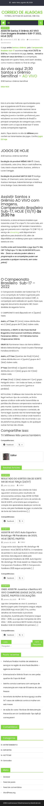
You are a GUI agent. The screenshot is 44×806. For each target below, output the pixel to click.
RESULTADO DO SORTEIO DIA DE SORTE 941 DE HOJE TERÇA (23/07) (21, 480)
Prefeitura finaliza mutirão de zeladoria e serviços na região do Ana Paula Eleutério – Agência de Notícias (21, 665)
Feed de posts (9, 782)
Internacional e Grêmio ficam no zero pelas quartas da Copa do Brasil (21, 676)
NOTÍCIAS (7, 755)
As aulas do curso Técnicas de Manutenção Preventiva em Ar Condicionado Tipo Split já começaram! (22, 713)
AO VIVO (29, 76)
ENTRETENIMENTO (10, 745)
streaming (14, 232)
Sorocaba (7, 760)
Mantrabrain (36, 803)
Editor (23, 39)
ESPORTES (5, 28)
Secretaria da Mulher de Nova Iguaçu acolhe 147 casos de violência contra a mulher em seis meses (22, 700)
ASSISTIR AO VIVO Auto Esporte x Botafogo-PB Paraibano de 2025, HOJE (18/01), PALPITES (19, 535)
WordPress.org (9, 792)
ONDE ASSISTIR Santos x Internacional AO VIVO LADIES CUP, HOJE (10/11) (38, 642)
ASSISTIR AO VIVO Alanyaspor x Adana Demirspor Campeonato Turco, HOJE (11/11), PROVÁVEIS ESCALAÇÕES (7, 642)
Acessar (6, 777)
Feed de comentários (12, 787)
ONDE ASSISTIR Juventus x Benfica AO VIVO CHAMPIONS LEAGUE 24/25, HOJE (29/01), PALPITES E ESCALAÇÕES (21, 592)
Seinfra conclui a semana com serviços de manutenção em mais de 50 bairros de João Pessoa (22, 687)
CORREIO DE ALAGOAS (22, 12)
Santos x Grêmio (19, 47)
